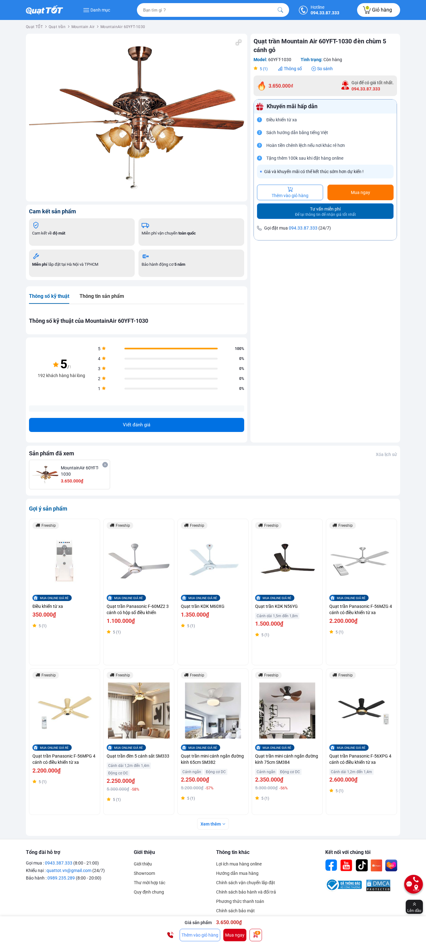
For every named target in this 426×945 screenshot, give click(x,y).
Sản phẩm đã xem (51, 453)
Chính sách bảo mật (235, 910)
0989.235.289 (61, 877)
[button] (239, 42)
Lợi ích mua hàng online (239, 863)
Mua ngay (360, 192)
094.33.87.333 (303, 227)
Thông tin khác (232, 852)
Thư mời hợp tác (149, 882)
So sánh (325, 68)
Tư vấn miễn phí (325, 211)
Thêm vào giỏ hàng (290, 195)
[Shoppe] (376, 865)
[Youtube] (346, 865)
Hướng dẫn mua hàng (237, 873)
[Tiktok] (361, 865)
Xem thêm (211, 823)
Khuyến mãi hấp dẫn (292, 106)
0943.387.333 (58, 862)
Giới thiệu (144, 852)
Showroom (144, 873)
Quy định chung (149, 891)
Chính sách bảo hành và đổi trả (246, 891)
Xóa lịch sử (386, 454)
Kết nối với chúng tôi (347, 852)
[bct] (343, 890)
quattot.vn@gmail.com (68, 870)
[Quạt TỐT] (46, 10)
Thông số (293, 68)
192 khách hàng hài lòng (61, 375)
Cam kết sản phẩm (52, 211)
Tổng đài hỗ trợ (43, 852)
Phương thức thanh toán (240, 901)
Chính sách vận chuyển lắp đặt (245, 882)
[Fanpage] (331, 865)
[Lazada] (391, 865)
